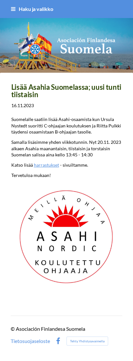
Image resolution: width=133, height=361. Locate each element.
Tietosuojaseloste (30, 341)
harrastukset (46, 165)
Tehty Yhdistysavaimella (87, 341)
